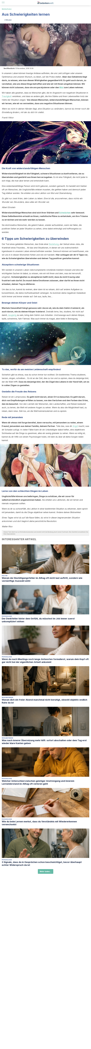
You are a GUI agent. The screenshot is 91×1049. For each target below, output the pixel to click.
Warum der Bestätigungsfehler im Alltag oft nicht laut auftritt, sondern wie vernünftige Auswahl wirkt (42, 579)
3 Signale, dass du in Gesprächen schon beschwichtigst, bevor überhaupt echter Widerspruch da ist (42, 863)
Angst (75, 426)
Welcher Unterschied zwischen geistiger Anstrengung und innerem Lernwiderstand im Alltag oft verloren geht (38, 782)
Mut (61, 87)
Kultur (4, 575)
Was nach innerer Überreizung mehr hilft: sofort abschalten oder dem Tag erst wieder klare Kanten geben (44, 742)
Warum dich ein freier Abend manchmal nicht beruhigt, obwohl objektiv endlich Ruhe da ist (44, 701)
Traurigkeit (7, 96)
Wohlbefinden (7, 9)
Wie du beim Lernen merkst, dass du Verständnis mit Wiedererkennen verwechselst (39, 823)
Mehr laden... (45, 871)
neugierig (12, 315)
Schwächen (65, 212)
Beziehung (54, 244)
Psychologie (7, 616)
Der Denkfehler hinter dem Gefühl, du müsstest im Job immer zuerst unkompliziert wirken (38, 620)
